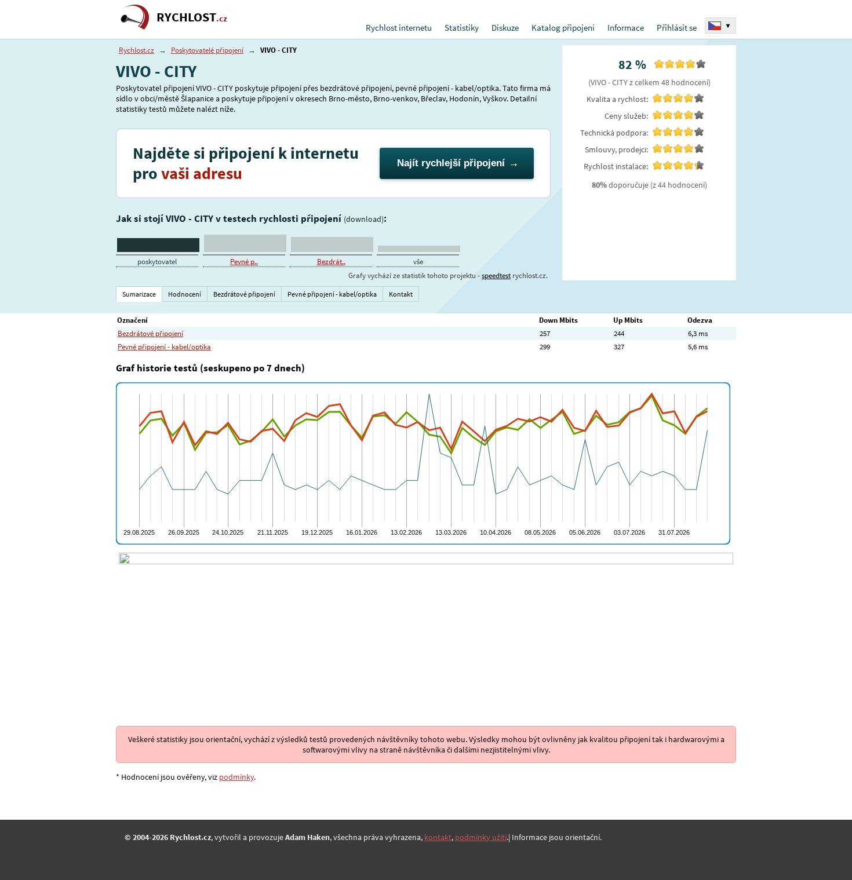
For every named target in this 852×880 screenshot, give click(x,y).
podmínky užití (481, 837)
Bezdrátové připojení (150, 333)
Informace (625, 27)
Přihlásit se (677, 27)
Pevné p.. (244, 261)
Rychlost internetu (399, 27)
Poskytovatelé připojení (207, 50)
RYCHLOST (191, 17)
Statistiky (462, 27)
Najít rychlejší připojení (451, 163)
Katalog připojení (563, 27)
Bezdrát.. (331, 261)
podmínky (236, 777)
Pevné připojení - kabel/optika (164, 347)
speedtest (496, 275)
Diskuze (505, 27)
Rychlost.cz (136, 50)
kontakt (438, 837)
